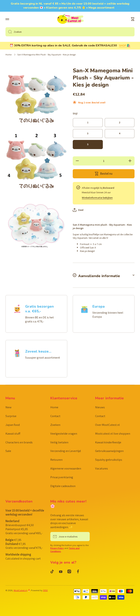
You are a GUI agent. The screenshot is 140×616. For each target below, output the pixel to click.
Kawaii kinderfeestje (108, 442)
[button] (133, 19)
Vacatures (101, 468)
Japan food (12, 425)
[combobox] (70, 31)
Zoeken (55, 425)
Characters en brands (19, 442)
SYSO (45, 590)
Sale (8, 451)
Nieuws (100, 407)
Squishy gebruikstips (108, 460)
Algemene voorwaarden (65, 468)
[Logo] (70, 19)
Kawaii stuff (12, 433)
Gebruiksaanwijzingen (109, 451)
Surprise (10, 416)
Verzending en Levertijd (65, 451)
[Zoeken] (8, 31)
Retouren (56, 460)
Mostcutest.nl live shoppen (112, 433)
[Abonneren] (85, 536)
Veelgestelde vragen (63, 433)
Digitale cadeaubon (62, 486)
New (8, 407)
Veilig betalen (59, 442)
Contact (55, 416)
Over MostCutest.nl (107, 425)
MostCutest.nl (20, 590)
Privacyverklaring (61, 477)
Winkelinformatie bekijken (97, 197)
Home (8, 54)
